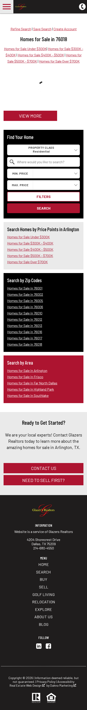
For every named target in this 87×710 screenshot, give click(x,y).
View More (30, 115)
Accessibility (65, 681)
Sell (43, 586)
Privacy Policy (46, 681)
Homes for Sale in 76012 (24, 319)
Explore (43, 609)
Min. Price (20, 173)
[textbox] (46, 161)
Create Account (65, 29)
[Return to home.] (39, 6)
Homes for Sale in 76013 (24, 325)
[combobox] (43, 150)
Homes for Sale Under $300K (25, 49)
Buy (43, 579)
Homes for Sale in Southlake (28, 395)
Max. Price (20, 185)
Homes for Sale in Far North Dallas (32, 383)
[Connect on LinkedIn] (38, 647)
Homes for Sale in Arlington (27, 370)
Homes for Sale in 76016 (24, 332)
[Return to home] (43, 510)
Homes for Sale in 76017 (24, 338)
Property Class (41, 147)
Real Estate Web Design (26, 685)
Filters (44, 196)
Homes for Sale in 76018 (24, 344)
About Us (43, 616)
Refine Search (20, 29)
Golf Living (43, 594)
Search (43, 208)
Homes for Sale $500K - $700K (30, 255)
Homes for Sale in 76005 (25, 300)
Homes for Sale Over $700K (59, 61)
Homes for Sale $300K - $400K (30, 243)
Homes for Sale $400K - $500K (41, 55)
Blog (43, 624)
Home (43, 564)
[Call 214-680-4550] (82, 6)
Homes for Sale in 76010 (24, 313)
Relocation (43, 601)
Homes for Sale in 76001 (24, 288)
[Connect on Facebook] (48, 647)
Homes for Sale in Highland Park (30, 389)
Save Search (42, 29)
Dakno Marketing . (63, 685)
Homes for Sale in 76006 (25, 307)
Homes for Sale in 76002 (25, 294)
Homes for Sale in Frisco (25, 377)
